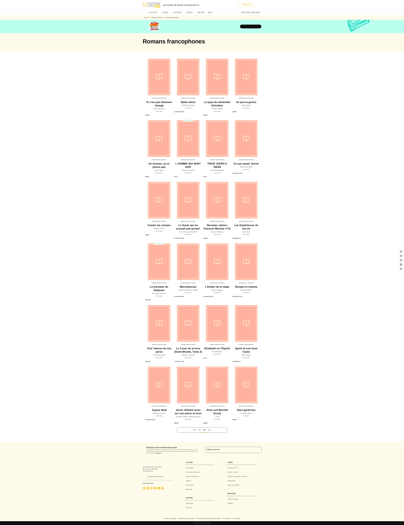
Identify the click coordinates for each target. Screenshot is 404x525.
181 (194, 430)
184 (209, 430)
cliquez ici (158, 453)
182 (199, 430)
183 (204, 430)
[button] (245, 5)
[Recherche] (258, 5)
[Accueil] (151, 5)
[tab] (145, 12)
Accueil (146, 17)
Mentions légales (170, 518)
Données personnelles (186, 518)
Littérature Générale (157, 17)
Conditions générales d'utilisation (208, 518)
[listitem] (144, 488)
